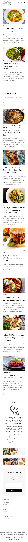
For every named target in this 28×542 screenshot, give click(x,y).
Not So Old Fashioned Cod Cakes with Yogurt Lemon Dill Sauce (13, 337)
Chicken (15, 167)
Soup (10, 26)
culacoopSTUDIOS (19, 537)
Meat (14, 63)
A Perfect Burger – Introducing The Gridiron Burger (12, 257)
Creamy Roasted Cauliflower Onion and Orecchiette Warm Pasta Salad (14, 210)
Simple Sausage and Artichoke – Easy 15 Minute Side (13, 132)
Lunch (4, 512)
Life (4, 509)
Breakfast (5, 502)
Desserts (5, 505)
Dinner (19, 167)
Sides (4, 514)
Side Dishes (20, 126)
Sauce (17, 63)
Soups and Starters (7, 517)
